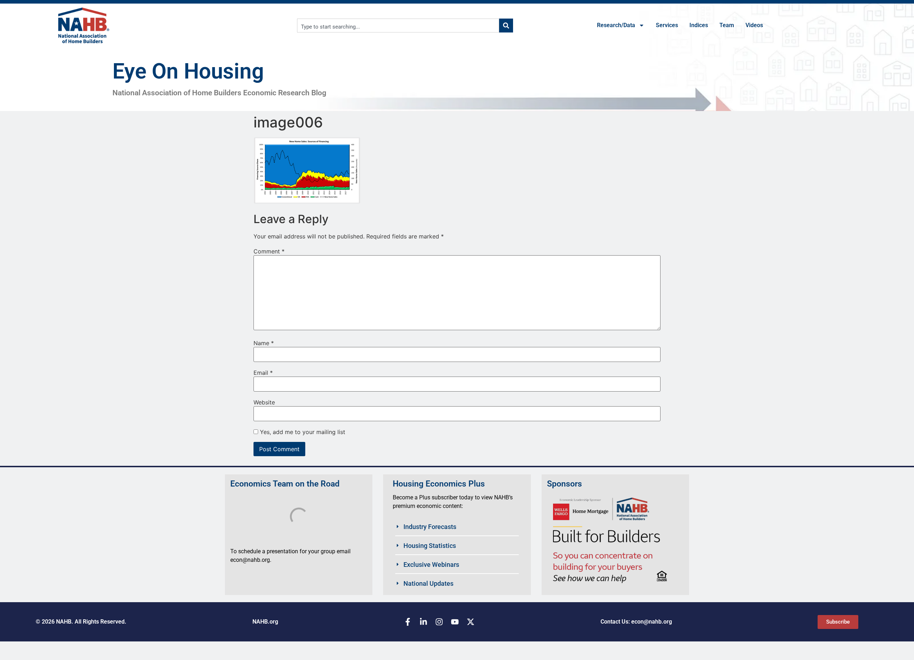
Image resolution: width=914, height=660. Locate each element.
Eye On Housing (188, 71)
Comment (269, 251)
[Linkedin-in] (423, 622)
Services (667, 25)
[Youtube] (455, 622)
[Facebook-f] (408, 622)
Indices (698, 25)
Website (264, 402)
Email (263, 373)
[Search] (506, 25)
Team (726, 25)
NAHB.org (265, 621)
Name (263, 343)
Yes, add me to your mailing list (301, 432)
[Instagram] (439, 622)
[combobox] (398, 25)
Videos (754, 25)
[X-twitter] (470, 622)
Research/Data (616, 25)
